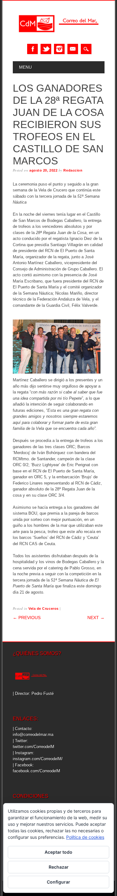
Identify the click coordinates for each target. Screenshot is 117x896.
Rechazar (59, 867)
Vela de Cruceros (43, 608)
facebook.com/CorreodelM (36, 771)
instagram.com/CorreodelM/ (38, 758)
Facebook (32, 49)
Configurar (58, 882)
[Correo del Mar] (59, 37)
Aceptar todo (58, 852)
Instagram (59, 49)
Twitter (46, 49)
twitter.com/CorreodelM (33, 746)
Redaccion (72, 170)
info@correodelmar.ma (33, 734)
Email (72, 49)
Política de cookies (85, 837)
